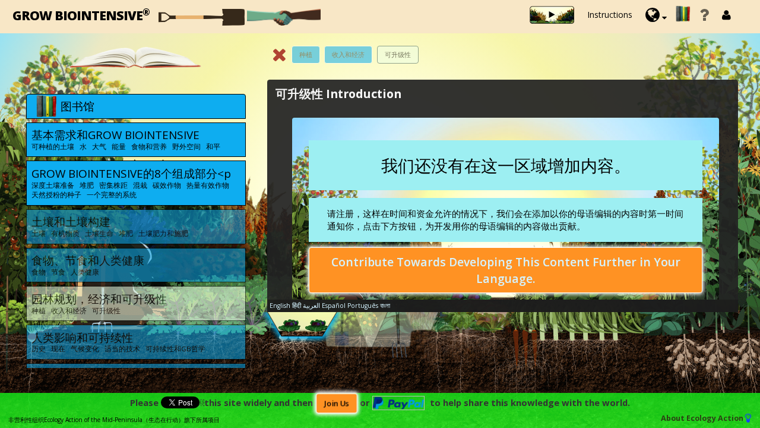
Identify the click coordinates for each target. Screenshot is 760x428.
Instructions (609, 14)
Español (334, 305)
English (280, 305)
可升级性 (398, 54)
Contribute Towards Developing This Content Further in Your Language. (505, 270)
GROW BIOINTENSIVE (81, 14)
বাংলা (385, 305)
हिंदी (296, 305)
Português (362, 305)
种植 (305, 54)
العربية (311, 305)
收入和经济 (348, 54)
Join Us (336, 403)
